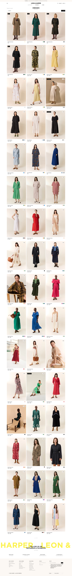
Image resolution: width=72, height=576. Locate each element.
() (52, 567)
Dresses (30, 562)
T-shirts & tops (31, 564)
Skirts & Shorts (31, 567)
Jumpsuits (30, 569)
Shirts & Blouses (31, 563)
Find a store (41, 564)
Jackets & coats (31, 568)
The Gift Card (21, 562)
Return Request (11, 562)
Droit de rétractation (22, 567)
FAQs (9, 564)
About (20, 563)
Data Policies (21, 568)
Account (60, 3)
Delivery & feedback (12, 563)
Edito (20, 564)
